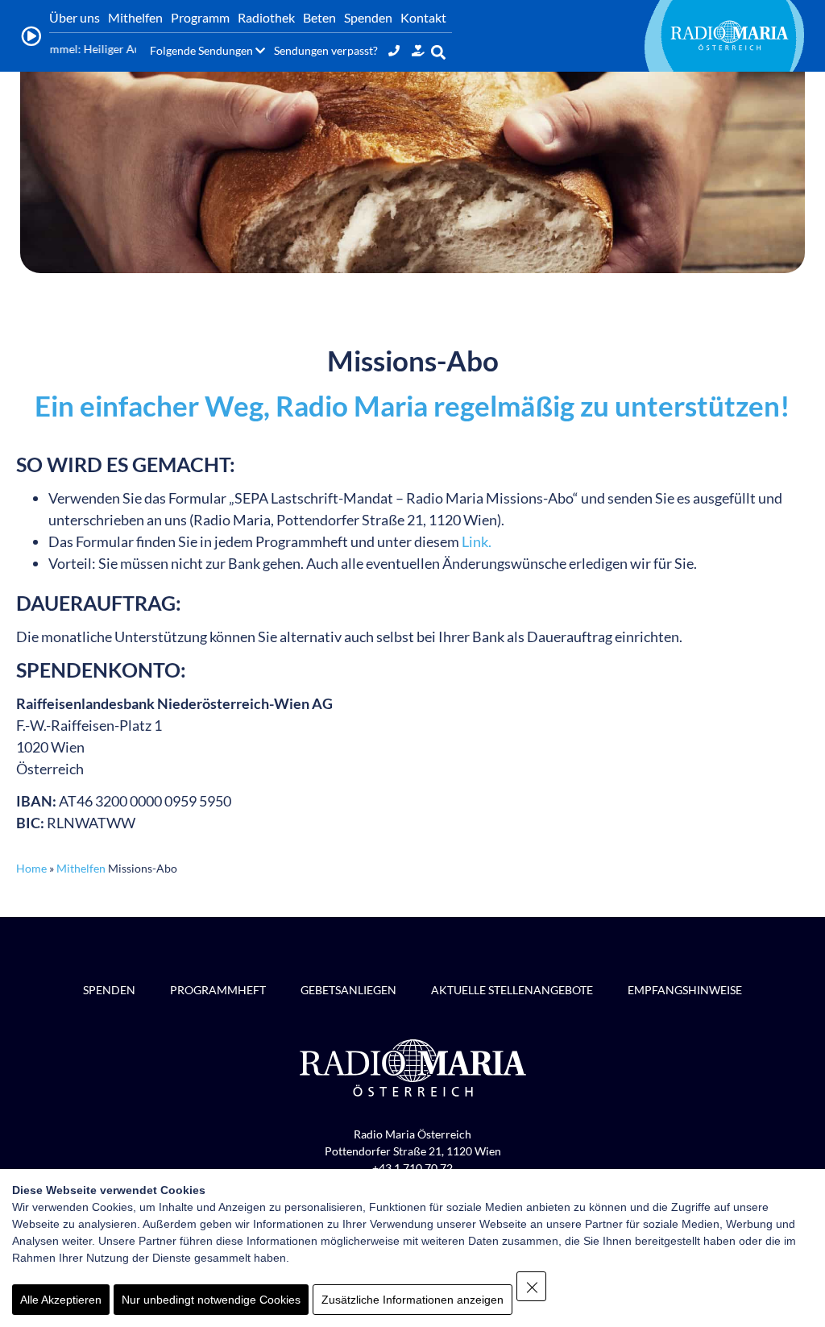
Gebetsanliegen (348, 990)
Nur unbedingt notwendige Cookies (211, 1299)
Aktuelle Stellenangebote (512, 990)
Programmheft (218, 990)
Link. (476, 541)
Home (31, 868)
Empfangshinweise (685, 990)
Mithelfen (81, 868)
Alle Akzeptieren (61, 1299)
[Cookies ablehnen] (531, 1286)
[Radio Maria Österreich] (729, 35)
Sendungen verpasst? (326, 50)
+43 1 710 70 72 (412, 1168)
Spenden (109, 990)
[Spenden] (418, 50)
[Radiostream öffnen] (31, 36)
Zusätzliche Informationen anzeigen (412, 1299)
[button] (438, 52)
